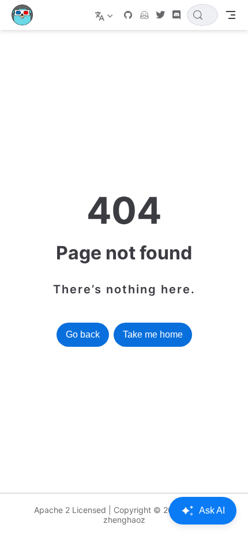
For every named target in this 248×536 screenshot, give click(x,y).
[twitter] (160, 15)
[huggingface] (144, 15)
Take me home (153, 334)
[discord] (176, 15)
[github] (128, 15)
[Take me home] (26, 15)
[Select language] (105, 15)
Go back (83, 334)
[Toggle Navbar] (231, 14)
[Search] (202, 15)
